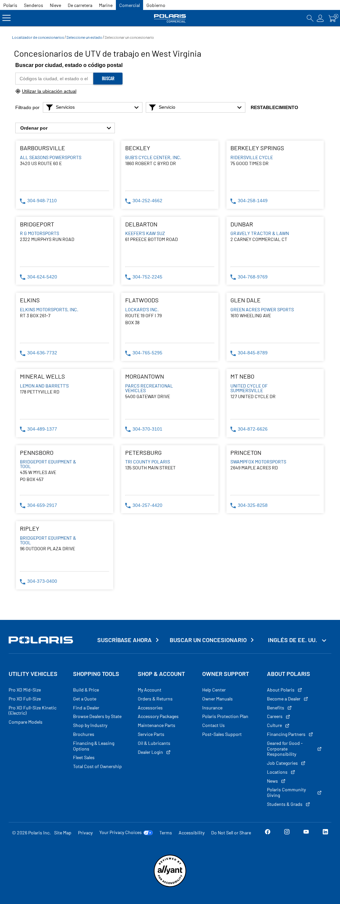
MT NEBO (242, 376)
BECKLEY (137, 148)
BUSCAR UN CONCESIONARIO (208, 639)
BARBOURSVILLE (42, 148)
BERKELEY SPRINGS (257, 148)
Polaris (10, 5)
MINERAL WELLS (42, 376)
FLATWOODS (142, 300)
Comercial (129, 5)
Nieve (55, 5)
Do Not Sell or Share (231, 832)
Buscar (108, 78)
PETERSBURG (143, 452)
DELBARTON (141, 224)
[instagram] (287, 832)
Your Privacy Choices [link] (120, 832)
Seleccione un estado (84, 37)
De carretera (80, 5)
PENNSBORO (36, 452)
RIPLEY (29, 528)
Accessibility (192, 832)
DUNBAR (241, 224)
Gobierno (155, 5)
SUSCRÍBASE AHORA (124, 639)
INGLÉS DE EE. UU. (293, 639)
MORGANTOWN (144, 376)
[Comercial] (170, 18)
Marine (106, 5)
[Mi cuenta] (320, 18)
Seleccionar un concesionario (129, 37)
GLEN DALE (245, 300)
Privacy (85, 832)
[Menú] (6, 18)
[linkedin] (325, 832)
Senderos (33, 5)
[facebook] (267, 832)
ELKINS (30, 300)
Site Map (62, 832)
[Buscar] (310, 18)
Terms (165, 832)
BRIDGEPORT (37, 224)
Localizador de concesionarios (38, 37)
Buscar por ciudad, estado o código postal (69, 65)
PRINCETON (245, 452)
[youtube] (306, 832)
